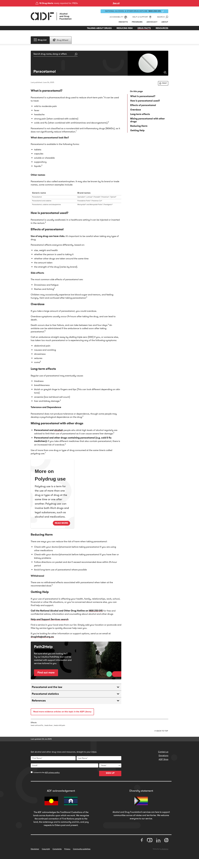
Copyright (46, 849)
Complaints (57, 849)
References (39, 700)
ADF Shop (163, 759)
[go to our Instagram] (166, 840)
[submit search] (76, 54)
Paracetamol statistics (45, 694)
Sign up (110, 773)
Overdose (135, 109)
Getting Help (137, 130)
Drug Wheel (62, 40)
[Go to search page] (166, 17)
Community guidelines (81, 849)
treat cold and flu (37, 725)
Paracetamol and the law (47, 687)
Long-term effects (140, 114)
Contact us (163, 752)
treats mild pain (59, 725)
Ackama (165, 849)
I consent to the (46, 772)
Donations (163, 755)
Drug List (42, 40)
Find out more (46, 672)
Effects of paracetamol (143, 105)
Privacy (67, 849)
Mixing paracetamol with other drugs (147, 120)
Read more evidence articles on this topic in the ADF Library (62, 712)
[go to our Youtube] (149, 840)
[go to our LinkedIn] (158, 841)
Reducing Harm (138, 126)
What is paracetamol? (142, 96)
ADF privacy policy (52, 772)
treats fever (49, 725)
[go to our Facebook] (142, 840)
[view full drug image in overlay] (148, 63)
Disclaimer (35, 849)
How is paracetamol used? (145, 100)
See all (116, 3)
